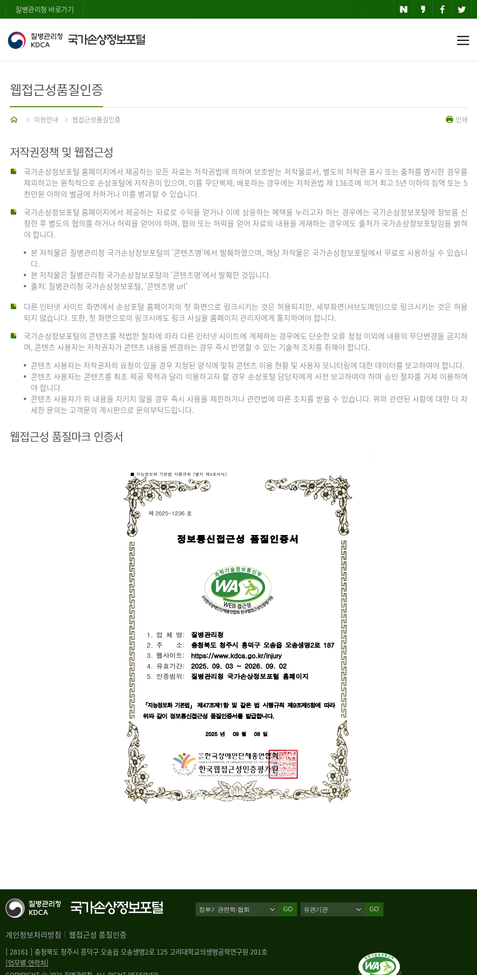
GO (374, 909)
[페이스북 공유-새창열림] (442, 9)
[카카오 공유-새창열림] (423, 9)
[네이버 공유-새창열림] (403, 9)
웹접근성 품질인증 (98, 934)
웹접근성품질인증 (96, 119)
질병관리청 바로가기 (44, 9)
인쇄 (461, 119)
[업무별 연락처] (27, 963)
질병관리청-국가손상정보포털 (76, 40)
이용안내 (46, 119)
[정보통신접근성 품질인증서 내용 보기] (380, 958)
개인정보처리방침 (33, 934)
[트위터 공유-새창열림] (461, 9)
